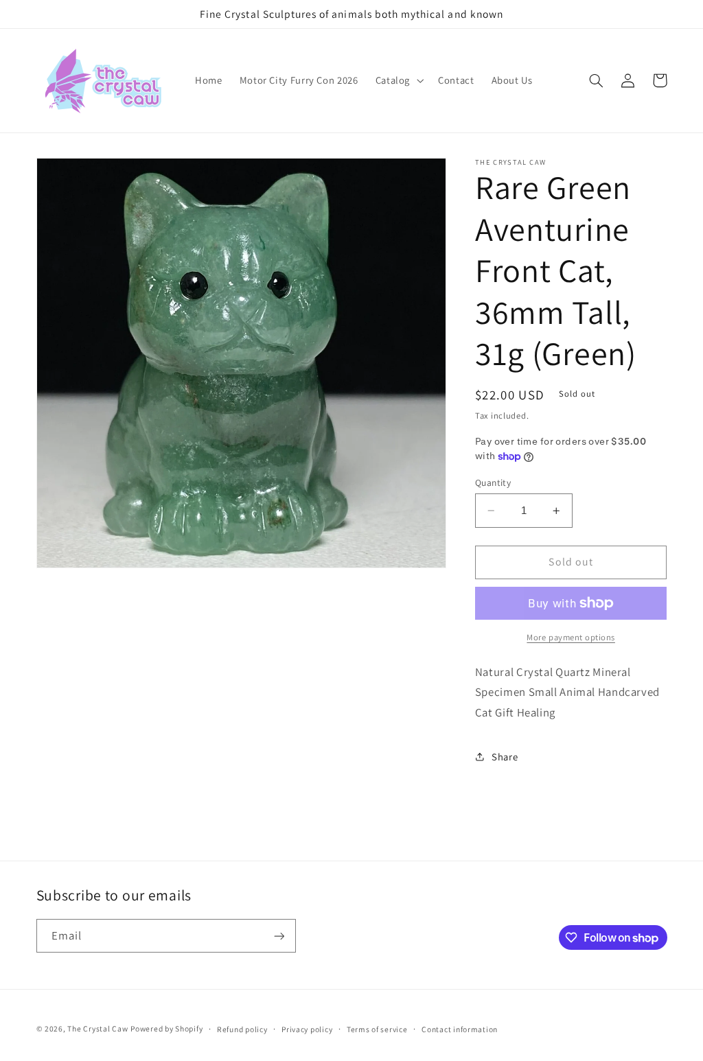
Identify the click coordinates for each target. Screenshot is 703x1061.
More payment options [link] (571, 637)
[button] (398, 81)
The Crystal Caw (97, 1028)
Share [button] (505, 756)
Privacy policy (306, 1029)
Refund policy (242, 1029)
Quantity (493, 482)
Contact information (460, 1029)
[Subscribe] (279, 936)
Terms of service (377, 1029)
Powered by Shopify (166, 1028)
